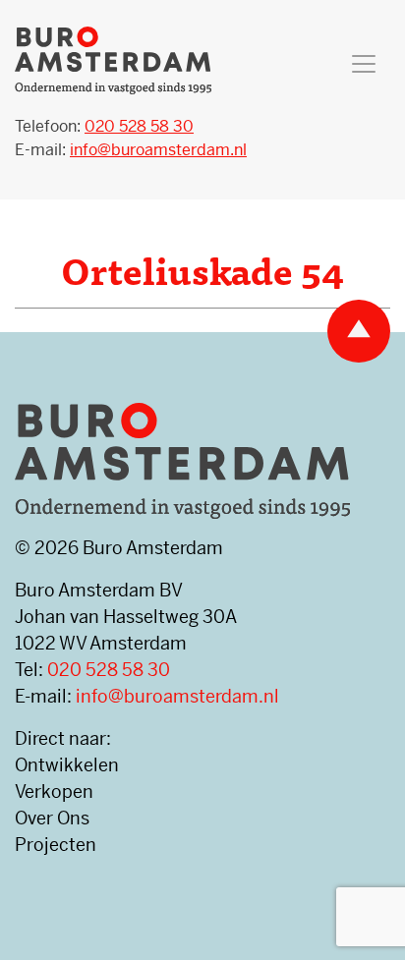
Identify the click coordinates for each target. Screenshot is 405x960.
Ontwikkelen (67, 765)
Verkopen (54, 791)
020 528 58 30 (108, 669)
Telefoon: (104, 126)
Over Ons (52, 818)
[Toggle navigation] (363, 64)
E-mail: (131, 150)
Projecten (55, 844)
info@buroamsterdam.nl (177, 696)
